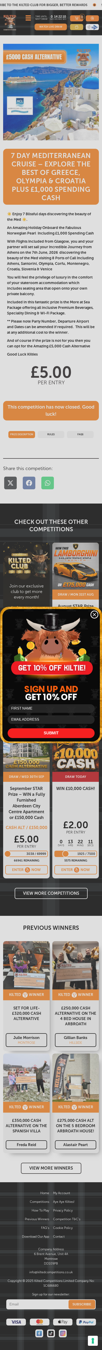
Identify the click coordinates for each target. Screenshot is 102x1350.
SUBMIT (51, 733)
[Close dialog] (94, 614)
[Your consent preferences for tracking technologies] (93, 1341)
